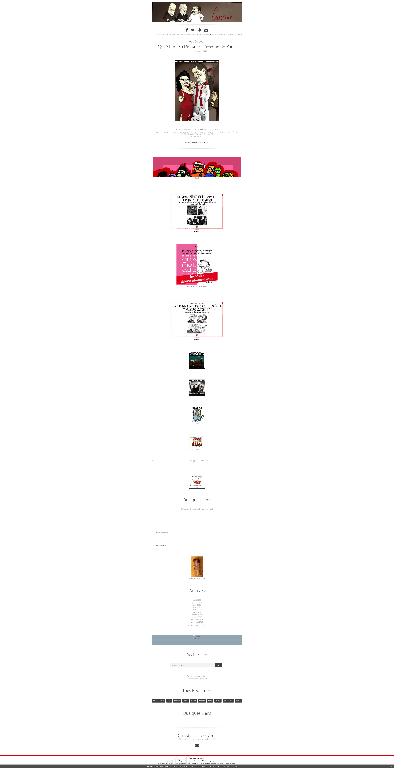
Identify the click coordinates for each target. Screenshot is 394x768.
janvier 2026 (197, 617)
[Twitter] (192, 30)
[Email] (206, 30)
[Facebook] (187, 30)
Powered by (160, 545)
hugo (197, 132)
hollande (202, 701)
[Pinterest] (199, 30)
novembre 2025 (197, 622)
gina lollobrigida (168, 132)
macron (218, 701)
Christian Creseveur (197, 735)
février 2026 (197, 614)
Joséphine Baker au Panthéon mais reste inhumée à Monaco (175, 34)
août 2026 (197, 600)
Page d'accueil (204, 34)
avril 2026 (197, 610)
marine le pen (228, 701)
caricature (208, 134)
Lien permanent (184, 129)
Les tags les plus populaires (214, 761)
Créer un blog (193, 758)
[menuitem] (176, 34)
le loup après (186, 509)
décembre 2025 (197, 619)
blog (234, 763)
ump (169, 701)
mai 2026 (197, 607)
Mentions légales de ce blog (182, 763)
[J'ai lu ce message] (392, 766)
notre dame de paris (185, 132)
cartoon (193, 701)
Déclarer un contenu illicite (165, 763)
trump (210, 701)
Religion (207, 129)
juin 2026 (197, 605)
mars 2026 (197, 612)
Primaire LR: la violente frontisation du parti (227, 34)
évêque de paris (225, 132)
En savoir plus (235, 766)
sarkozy (238, 701)
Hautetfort (202, 758)
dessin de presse (196, 134)
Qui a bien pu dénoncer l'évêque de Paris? (197, 46)
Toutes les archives (198, 625)
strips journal (207, 509)
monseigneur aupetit (209, 132)
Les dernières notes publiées (198, 761)
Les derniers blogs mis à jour (180, 761)
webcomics (196, 509)
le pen (186, 701)
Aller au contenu (7, 2)
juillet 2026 (197, 602)
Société (215, 129)
